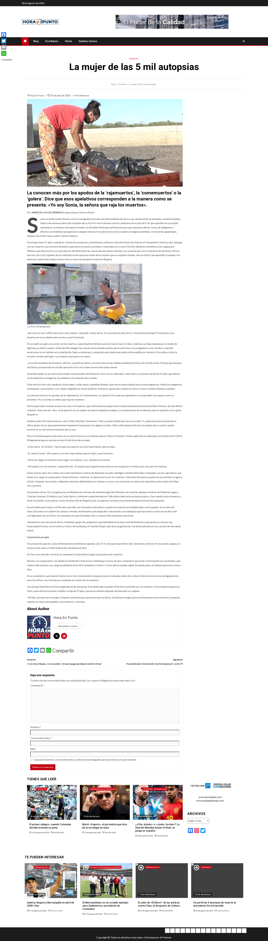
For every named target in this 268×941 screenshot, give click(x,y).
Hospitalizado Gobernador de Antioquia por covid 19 (154, 661)
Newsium (150, 937)
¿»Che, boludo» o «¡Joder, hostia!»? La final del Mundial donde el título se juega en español (157, 827)
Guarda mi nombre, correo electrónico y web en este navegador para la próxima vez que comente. (85, 759)
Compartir (63, 650)
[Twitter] (7, 41)
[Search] (244, 41)
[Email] (7, 47)
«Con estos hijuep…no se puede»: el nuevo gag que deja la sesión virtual (64, 661)
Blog (36, 41)
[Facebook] (7, 35)
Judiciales (206, 867)
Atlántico (95, 867)
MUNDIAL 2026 (160, 789)
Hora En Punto (37, 95)
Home (68, 41)
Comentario (37, 685)
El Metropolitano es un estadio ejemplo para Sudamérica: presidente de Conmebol (105, 906)
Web (33, 748)
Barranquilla (97, 789)
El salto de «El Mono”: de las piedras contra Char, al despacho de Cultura (159, 904)
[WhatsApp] (7, 53)
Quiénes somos (88, 41)
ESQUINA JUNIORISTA (111, 867)
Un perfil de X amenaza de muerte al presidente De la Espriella (214, 904)
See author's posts (68, 625)
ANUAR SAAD (58, 832)
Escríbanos (51, 41)
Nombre (35, 726)
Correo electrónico (41, 738)
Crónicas (133, 58)
